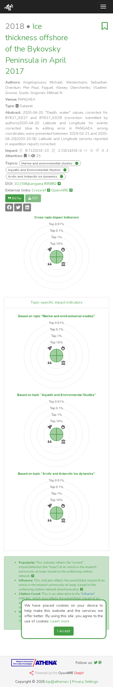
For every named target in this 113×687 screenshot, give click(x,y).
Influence (88, 594)
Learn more (59, 621)
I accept (63, 630)
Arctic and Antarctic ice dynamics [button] (33, 176)
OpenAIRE (60, 190)
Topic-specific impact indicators (56, 302)
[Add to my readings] (105, 26)
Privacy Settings (85, 681)
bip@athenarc (57, 681)
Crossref (39, 190)
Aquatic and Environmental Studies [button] (34, 170)
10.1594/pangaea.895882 (36, 183)
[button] (20, 151)
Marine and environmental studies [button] (47, 163)
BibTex (16, 198)
